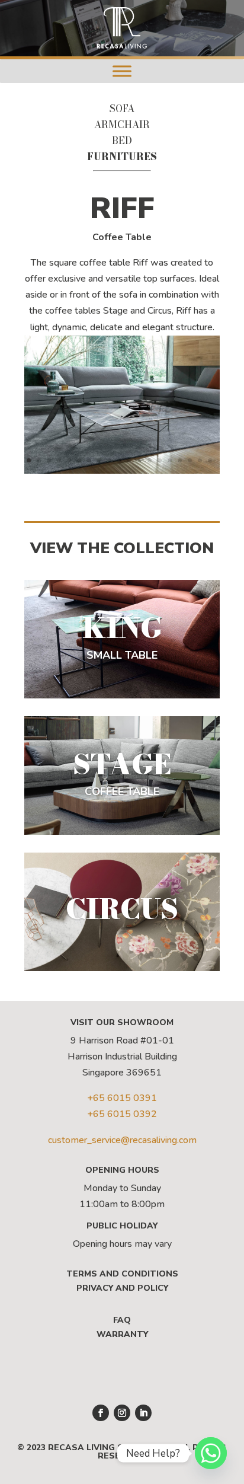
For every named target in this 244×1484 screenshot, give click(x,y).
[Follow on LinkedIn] (143, 1413)
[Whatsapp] (211, 1453)
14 (160, 460)
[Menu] (122, 70)
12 (139, 460)
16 (180, 460)
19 (210, 460)
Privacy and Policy (122, 1288)
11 (129, 460)
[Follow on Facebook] (100, 1413)
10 (119, 460)
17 (190, 460)
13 (149, 460)
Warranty (122, 1334)
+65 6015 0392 (122, 1114)
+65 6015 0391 (122, 1098)
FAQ (122, 1320)
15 (170, 460)
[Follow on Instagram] (122, 1413)
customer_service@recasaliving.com (122, 1140)
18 (200, 460)
